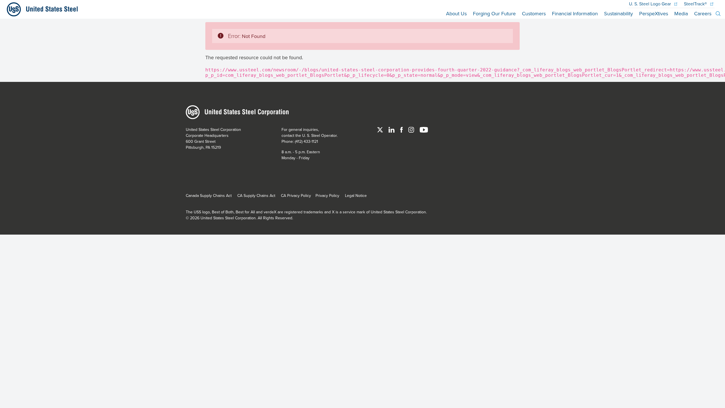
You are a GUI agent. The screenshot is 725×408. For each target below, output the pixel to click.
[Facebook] (402, 129)
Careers (702, 13)
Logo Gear (650, 4)
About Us (456, 13)
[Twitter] (380, 129)
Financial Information (575, 13)
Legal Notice (356, 195)
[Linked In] (392, 129)
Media (681, 13)
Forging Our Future (494, 13)
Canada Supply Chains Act (209, 195)
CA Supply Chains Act (256, 195)
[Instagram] (411, 129)
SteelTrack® (696, 4)
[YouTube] (424, 129)
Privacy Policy (327, 195)
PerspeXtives (653, 13)
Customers (534, 13)
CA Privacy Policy (296, 195)
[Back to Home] (40, 9)
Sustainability (618, 13)
